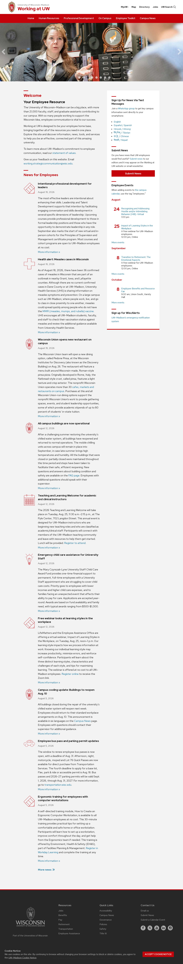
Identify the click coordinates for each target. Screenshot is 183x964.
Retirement (64, 924)
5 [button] (96, 77)
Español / (123, 125)
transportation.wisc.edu (57, 784)
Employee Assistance (69, 933)
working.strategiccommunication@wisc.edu (48, 163)
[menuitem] (30, 18)
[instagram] (170, 928)
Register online (70, 674)
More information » (49, 252)
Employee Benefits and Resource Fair (138, 290)
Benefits (62, 915)
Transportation (65, 928)
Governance (106, 919)
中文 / (121, 136)
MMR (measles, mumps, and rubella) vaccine (68, 311)
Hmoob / (122, 128)
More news (44, 869)
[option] (91, 52)
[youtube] (156, 928)
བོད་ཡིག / (122, 132)
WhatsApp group (126, 108)
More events (118, 242)
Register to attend (74, 543)
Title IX (103, 933)
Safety (103, 928)
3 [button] (87, 77)
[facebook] (143, 928)
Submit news (136, 158)
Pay (60, 919)
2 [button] (83, 77)
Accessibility (106, 910)
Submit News (133, 173)
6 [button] (100, 77)
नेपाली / (121, 139)
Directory (144, 7)
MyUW (124, 7)
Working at (34, 9)
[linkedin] (163, 928)
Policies (103, 924)
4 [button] (92, 77)
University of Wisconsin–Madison (33, 5)
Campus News (82, 721)
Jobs (155, 7)
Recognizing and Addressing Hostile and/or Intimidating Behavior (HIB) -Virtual (135, 211)
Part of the (30, 935)
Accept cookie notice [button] (158, 954)
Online (135, 236)
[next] (177, 52)
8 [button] (109, 77)
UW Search (167, 7)
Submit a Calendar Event (153, 919)
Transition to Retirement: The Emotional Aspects (136, 258)
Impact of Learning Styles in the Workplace (137, 227)
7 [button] (105, 77)
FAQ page (73, 475)
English (117, 121)
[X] (150, 928)
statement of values (64, 153)
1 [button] (79, 77)
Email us (145, 910)
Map (134, 7)
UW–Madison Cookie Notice (22, 957)
